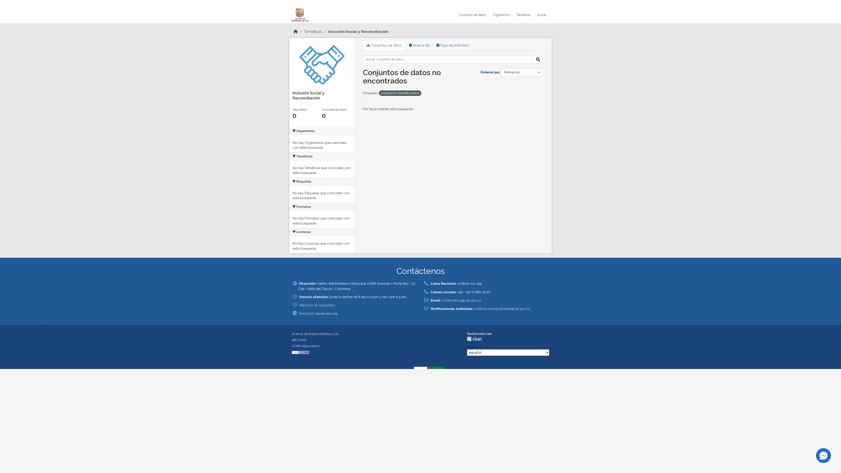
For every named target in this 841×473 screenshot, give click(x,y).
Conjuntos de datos (472, 15)
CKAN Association (306, 346)
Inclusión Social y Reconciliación (358, 31)
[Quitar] (418, 93)
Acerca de (420, 45)
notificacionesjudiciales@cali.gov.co (502, 309)
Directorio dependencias (318, 314)
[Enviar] (538, 60)
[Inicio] (295, 31)
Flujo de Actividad (454, 45)
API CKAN (299, 340)
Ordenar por (490, 72)
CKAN (474, 339)
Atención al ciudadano (317, 305)
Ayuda (541, 15)
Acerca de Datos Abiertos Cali (315, 334)
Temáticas (523, 15)
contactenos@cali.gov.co (461, 300)
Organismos (501, 15)
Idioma (472, 347)
